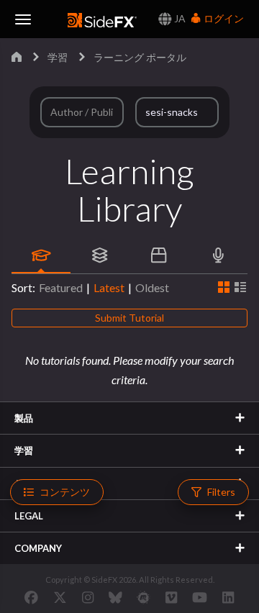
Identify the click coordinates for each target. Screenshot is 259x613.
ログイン (222, 18)
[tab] (41, 255)
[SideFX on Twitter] (60, 597)
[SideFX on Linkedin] (228, 597)
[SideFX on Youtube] (199, 597)
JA (179, 18)
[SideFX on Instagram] (88, 597)
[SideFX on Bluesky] (115, 597)
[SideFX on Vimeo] (171, 597)
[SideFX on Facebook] (31, 597)
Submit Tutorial (129, 318)
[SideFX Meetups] (143, 597)
